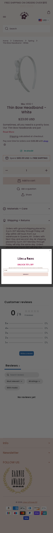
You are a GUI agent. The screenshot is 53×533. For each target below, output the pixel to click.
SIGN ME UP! (25, 274)
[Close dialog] (50, 251)
